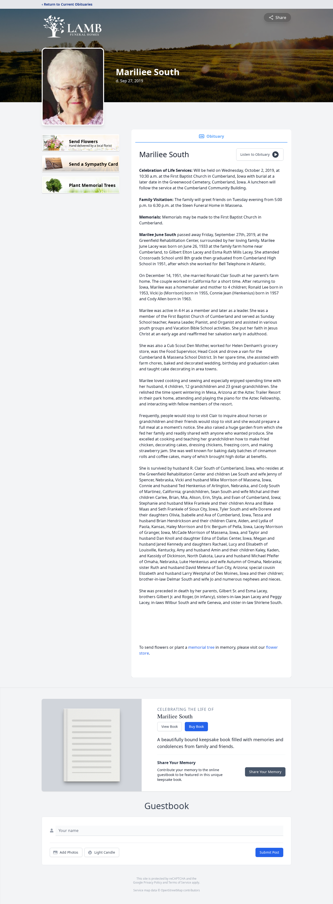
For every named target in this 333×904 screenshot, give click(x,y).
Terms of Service (179, 882)
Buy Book (196, 726)
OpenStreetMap (172, 890)
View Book (169, 726)
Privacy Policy (153, 882)
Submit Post (269, 852)
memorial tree (201, 647)
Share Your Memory (265, 771)
